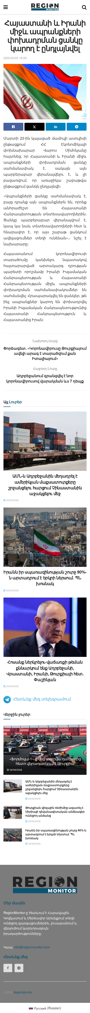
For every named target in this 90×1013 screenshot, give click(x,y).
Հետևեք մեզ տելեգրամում (42, 699)
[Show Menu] (5, 7)
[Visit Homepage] (45, 7)
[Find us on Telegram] (19, 968)
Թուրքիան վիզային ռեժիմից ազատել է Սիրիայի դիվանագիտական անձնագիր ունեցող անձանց (55, 812)
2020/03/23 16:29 (15, 58)
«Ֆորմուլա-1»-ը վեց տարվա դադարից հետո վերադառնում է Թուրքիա (45, 761)
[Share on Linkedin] (56, 127)
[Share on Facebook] (13, 127)
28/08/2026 (12, 500)
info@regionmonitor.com (32, 947)
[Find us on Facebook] (7, 968)
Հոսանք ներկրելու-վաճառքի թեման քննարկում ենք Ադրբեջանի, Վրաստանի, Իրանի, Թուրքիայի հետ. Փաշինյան (45, 670)
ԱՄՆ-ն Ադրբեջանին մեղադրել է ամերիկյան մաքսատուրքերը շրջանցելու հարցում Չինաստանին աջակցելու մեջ (45, 484)
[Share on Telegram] (77, 127)
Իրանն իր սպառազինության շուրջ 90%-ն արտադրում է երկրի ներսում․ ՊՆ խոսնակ (45, 577)
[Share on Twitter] (34, 127)
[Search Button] (84, 7)
